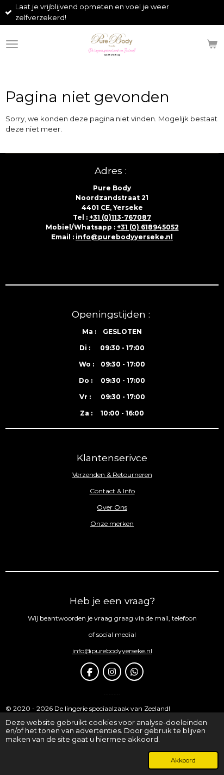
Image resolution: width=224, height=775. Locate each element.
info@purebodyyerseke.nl (124, 237)
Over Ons (112, 507)
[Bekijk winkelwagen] (212, 44)
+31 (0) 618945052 (148, 227)
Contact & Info (112, 491)
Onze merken (112, 523)
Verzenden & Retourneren (112, 474)
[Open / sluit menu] (12, 44)
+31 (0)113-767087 (120, 217)
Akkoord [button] (183, 760)
